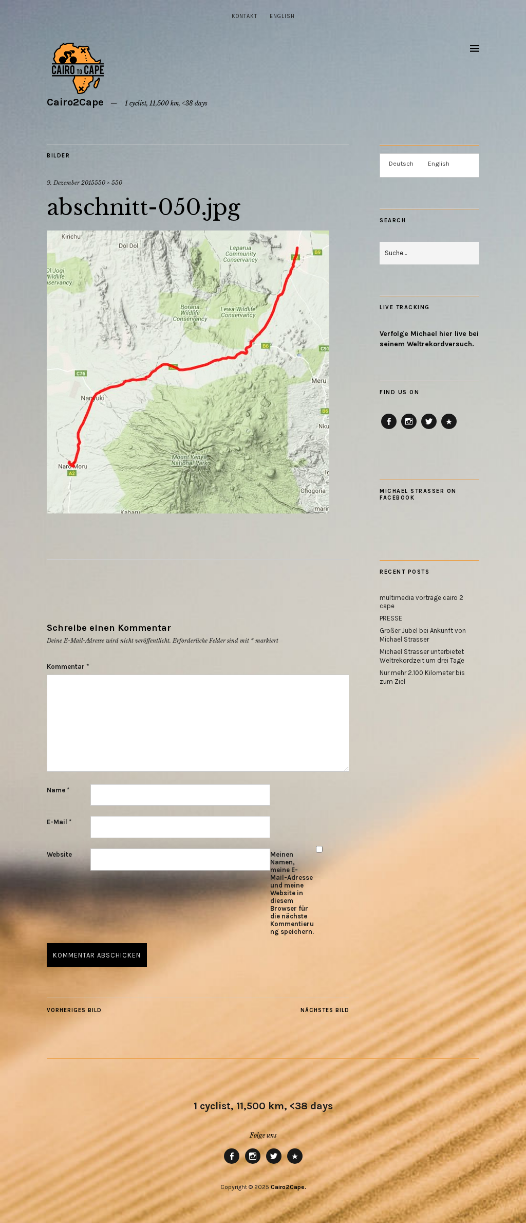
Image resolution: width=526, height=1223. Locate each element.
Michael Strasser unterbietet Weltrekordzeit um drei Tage (422, 656)
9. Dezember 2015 (71, 182)
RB (449, 428)
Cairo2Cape (75, 102)
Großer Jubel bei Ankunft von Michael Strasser (423, 635)
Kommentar (68, 666)
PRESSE (391, 618)
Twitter (429, 428)
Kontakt (244, 16)
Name (58, 790)
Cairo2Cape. (288, 1187)
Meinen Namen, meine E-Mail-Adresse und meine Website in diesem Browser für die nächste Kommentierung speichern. (292, 892)
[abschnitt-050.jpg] (188, 510)
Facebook (389, 428)
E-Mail (59, 822)
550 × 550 (108, 182)
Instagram (409, 428)
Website (59, 854)
